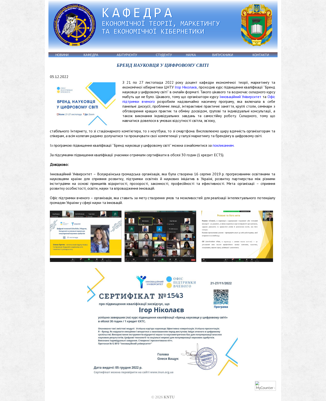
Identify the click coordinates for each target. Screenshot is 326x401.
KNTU (169, 397)
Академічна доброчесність (61, 104)
